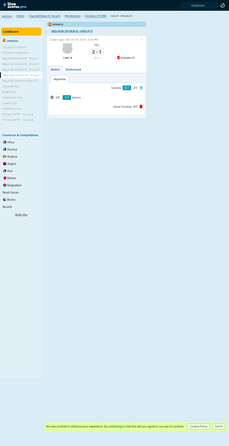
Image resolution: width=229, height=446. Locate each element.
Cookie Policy (198, 426)
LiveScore (10, 31)
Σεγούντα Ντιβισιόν (15, 52)
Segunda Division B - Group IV (72, 31)
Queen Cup (9, 103)
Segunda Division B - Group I (20, 58)
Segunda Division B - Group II (20, 64)
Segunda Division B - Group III (21, 69)
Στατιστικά (73, 69)
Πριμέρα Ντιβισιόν (14, 47)
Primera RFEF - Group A (17, 114)
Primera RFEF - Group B (17, 120)
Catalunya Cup (11, 108)
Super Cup (9, 92)
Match (55, 69)
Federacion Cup (12, 97)
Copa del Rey (10, 86)
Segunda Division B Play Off (19, 80)
